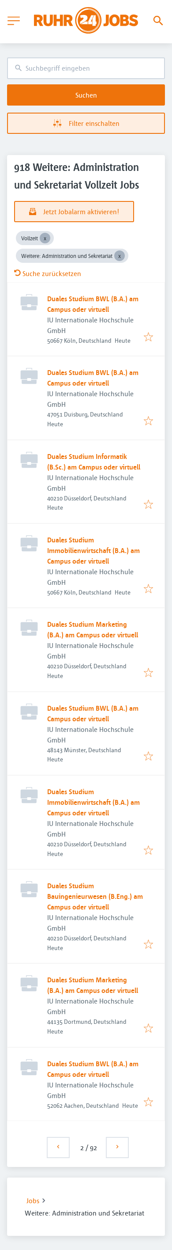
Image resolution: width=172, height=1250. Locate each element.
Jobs (32, 1200)
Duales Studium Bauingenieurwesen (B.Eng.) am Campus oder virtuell (95, 896)
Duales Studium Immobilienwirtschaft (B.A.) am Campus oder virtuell (93, 550)
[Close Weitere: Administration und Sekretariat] (119, 255)
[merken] (148, 337)
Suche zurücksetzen (51, 273)
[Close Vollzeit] (45, 238)
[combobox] (86, 68)
